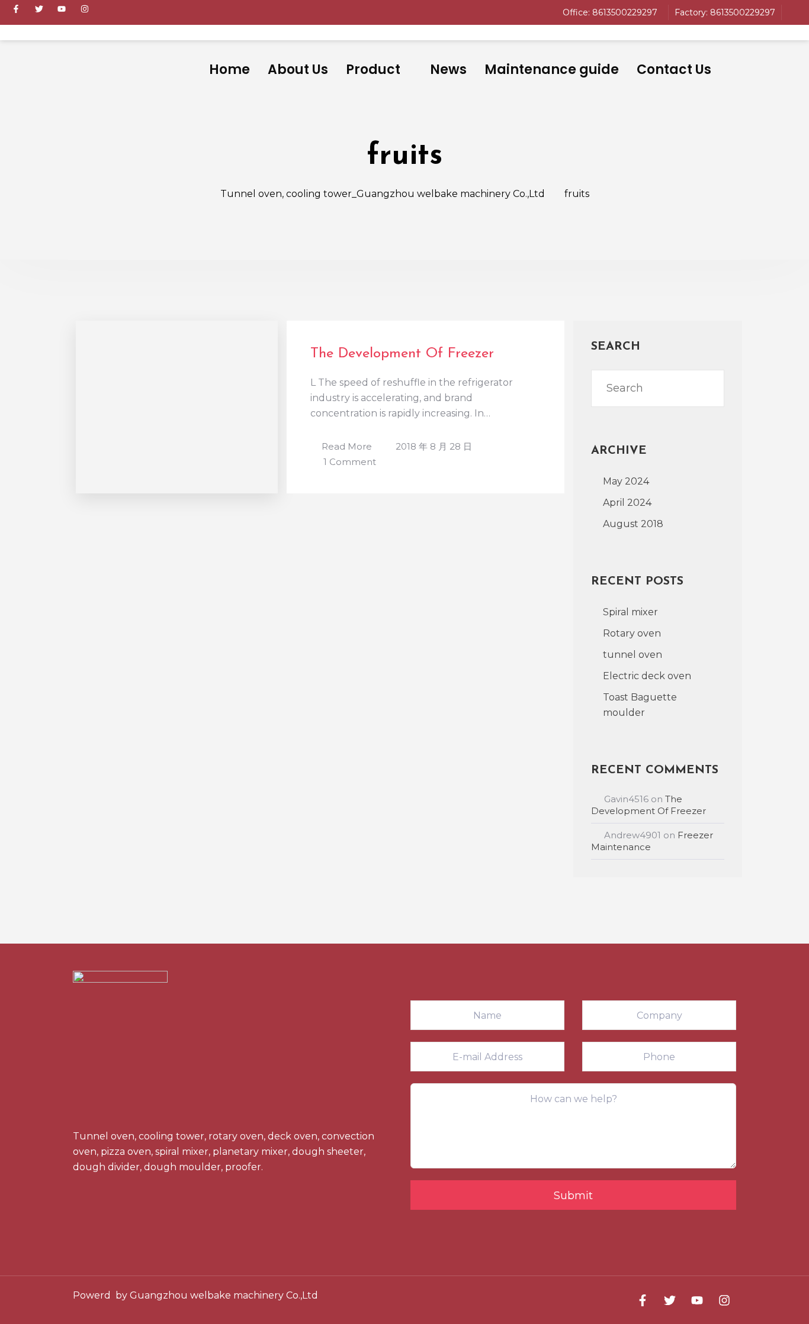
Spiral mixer (630, 612)
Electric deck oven (647, 676)
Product (373, 69)
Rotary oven (632, 633)
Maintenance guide (551, 69)
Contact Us (674, 69)
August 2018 (633, 523)
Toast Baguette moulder (640, 705)
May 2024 (626, 481)
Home (229, 69)
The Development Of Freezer (402, 354)
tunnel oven (632, 654)
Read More (347, 446)
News (448, 69)
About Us (298, 69)
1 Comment (349, 460)
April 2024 (627, 502)
